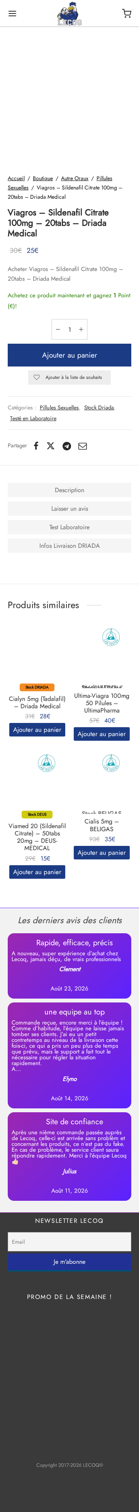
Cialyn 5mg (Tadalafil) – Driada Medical (37, 702)
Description (69, 490)
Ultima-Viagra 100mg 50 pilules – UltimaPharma (101, 703)
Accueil (16, 178)
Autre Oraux (74, 178)
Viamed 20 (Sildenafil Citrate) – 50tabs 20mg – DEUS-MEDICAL (37, 837)
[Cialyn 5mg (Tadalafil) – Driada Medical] (37, 657)
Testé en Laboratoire (33, 418)
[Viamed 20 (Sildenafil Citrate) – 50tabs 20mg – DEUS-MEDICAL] (37, 783)
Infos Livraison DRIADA (69, 545)
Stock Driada (99, 407)
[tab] (69, 490)
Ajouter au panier (69, 354)
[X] (50, 446)
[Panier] (126, 13)
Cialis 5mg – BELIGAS (102, 825)
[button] (37, 729)
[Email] (83, 446)
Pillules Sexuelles (59, 407)
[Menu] (12, 13)
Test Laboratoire (69, 527)
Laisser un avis (69, 508)
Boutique (43, 178)
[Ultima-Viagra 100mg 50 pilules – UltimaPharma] (102, 657)
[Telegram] (67, 446)
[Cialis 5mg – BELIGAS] (102, 783)
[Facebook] (36, 446)
